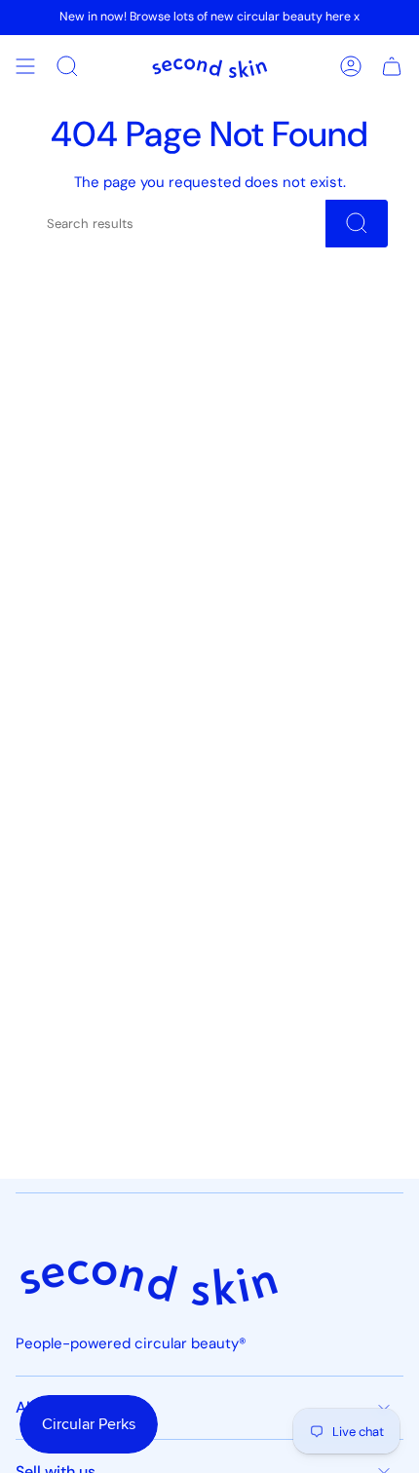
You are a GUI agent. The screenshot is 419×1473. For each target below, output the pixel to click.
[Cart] (391, 66)
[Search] (356, 223)
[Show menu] (25, 66)
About (38, 1407)
